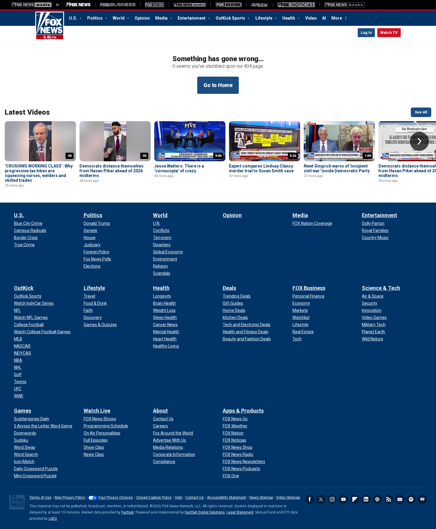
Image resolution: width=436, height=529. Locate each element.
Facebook (309, 499)
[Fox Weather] (228, 4)
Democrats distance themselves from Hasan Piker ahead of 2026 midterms (111, 171)
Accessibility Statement (226, 497)
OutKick (24, 288)
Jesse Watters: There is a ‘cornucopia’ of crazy (179, 168)
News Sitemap (261, 497)
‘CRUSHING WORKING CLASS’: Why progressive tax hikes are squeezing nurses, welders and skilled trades (39, 173)
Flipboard (354, 499)
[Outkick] (259, 5)
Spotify (411, 499)
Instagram (332, 499)
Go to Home (218, 85)
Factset (127, 512)
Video (311, 18)
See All (421, 112)
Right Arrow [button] (419, 141)
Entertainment (192, 18)
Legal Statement (240, 512)
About (160, 411)
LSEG (53, 519)
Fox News (49, 26)
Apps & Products (243, 411)
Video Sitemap (288, 497)
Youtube (343, 499)
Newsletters (399, 499)
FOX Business (308, 288)
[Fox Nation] (154, 4)
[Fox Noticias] (296, 4)
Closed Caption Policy (154, 497)
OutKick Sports (231, 18)
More (336, 18)
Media (161, 18)
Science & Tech (381, 288)
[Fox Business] (118, 5)
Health (289, 18)
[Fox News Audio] (190, 5)
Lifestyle (264, 18)
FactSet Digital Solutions (205, 512)
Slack (377, 499)
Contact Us (194, 497)
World (119, 18)
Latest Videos (27, 112)
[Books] (344, 4)
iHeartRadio (422, 499)
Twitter (320, 499)
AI (324, 18)
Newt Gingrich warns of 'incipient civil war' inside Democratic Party (337, 168)
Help (178, 497)
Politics (95, 18)
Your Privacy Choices (115, 497)
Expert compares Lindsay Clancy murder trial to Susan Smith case (261, 168)
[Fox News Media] (78, 4)
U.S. (73, 18)
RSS (388, 499)
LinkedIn (366, 499)
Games (22, 411)
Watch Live (97, 411)
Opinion (142, 18)
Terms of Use (40, 497)
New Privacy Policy (70, 497)
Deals (229, 288)
